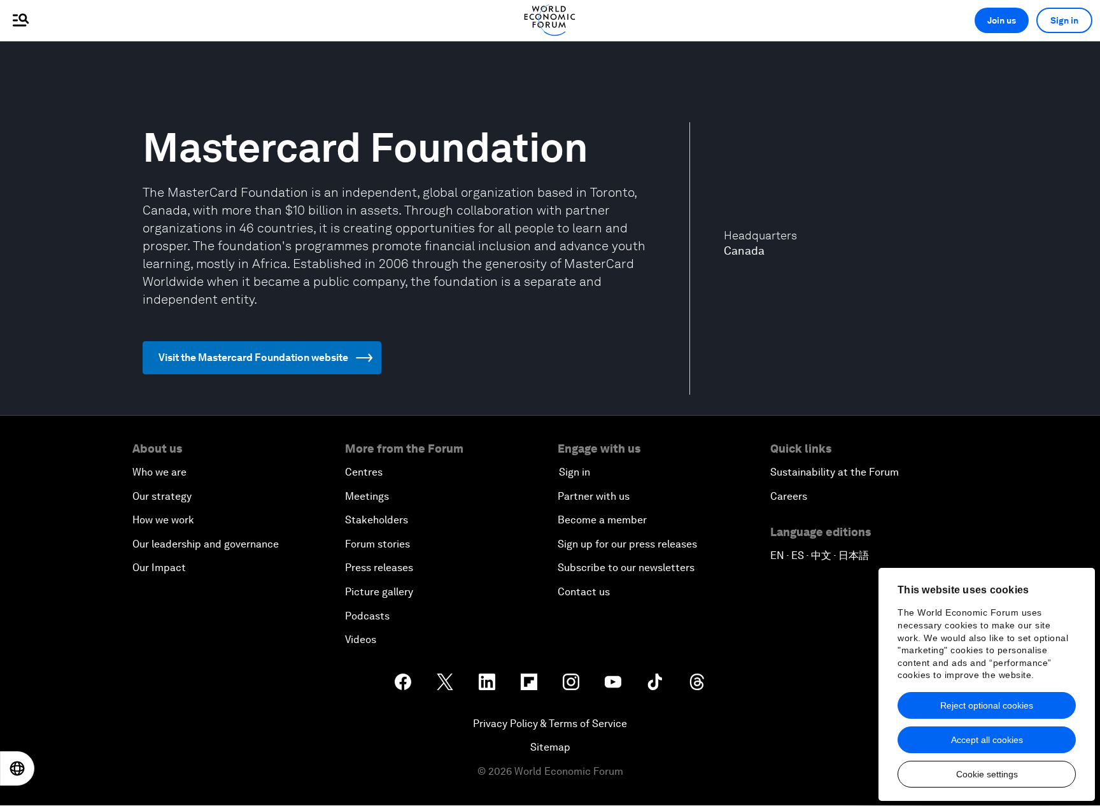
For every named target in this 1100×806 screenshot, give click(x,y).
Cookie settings (987, 774)
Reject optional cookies (986, 705)
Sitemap (550, 747)
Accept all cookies (987, 740)
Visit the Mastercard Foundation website (253, 357)
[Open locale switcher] (17, 768)
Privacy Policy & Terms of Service (550, 724)
